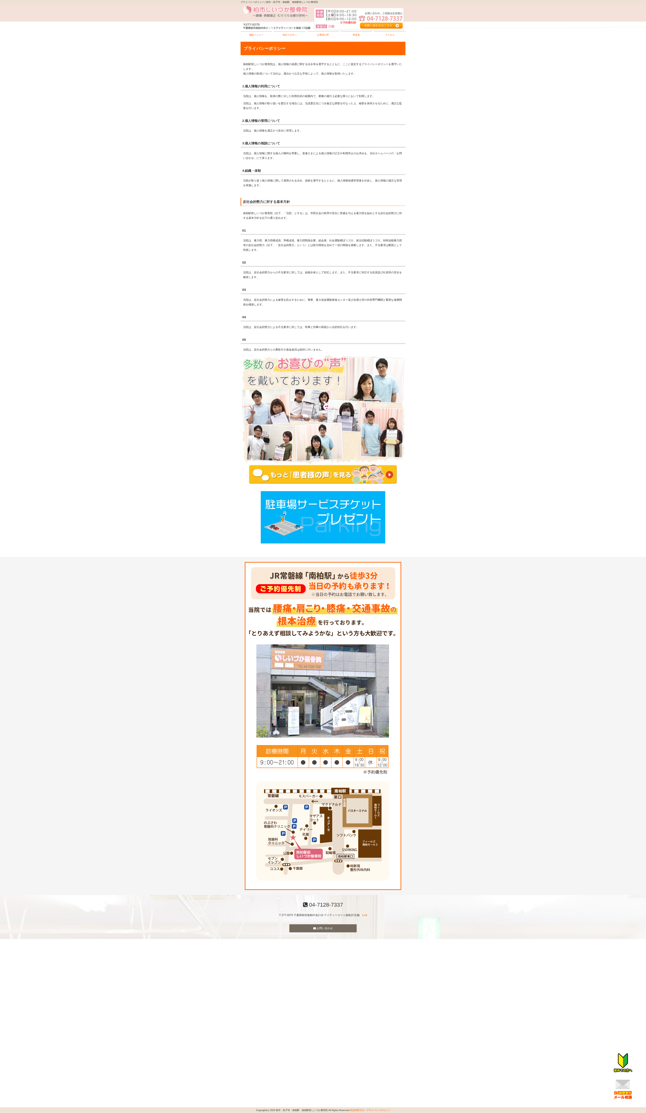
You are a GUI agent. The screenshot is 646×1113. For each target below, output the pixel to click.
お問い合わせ (324, 928)
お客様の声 (323, 34)
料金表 (356, 34)
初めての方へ (290, 34)
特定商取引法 (357, 1110)
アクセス (389, 34)
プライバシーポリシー (378, 1110)
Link (364, 915)
